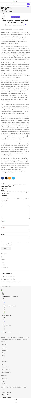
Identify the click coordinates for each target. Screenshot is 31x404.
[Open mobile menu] (2, 4)
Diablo (4, 10)
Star (3, 13)
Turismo (4, 21)
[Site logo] (15, 1)
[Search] (28, 4)
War (3, 18)
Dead (3, 16)
